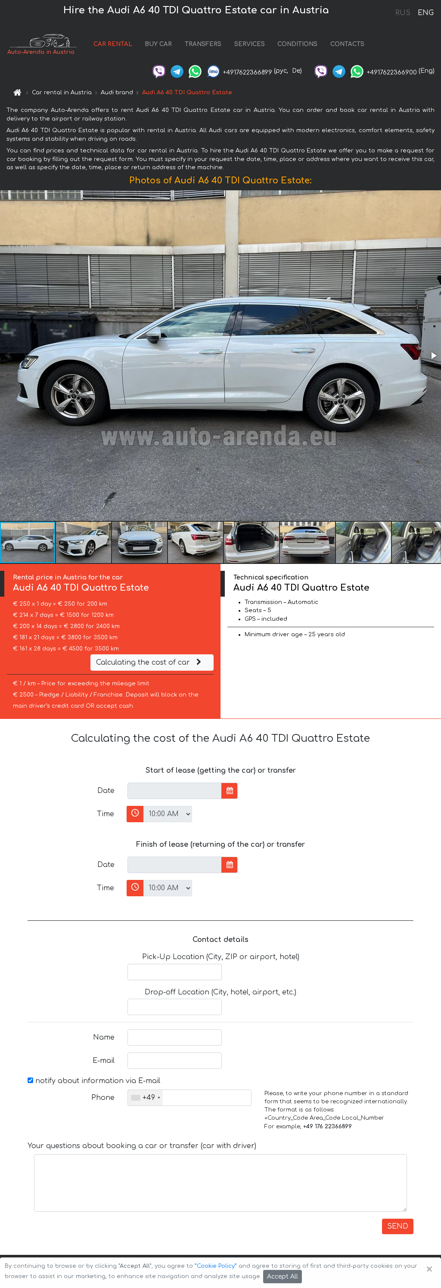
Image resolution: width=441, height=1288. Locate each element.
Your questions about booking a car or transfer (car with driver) (142, 1146)
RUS (402, 13)
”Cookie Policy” (216, 1266)
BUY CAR (158, 44)
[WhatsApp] (195, 71)
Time (105, 814)
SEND (397, 1226)
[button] (433, 355)
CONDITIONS (297, 44)
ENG (425, 13)
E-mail (104, 1061)
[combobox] (145, 1097)
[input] (174, 791)
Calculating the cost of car (144, 662)
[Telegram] (177, 71)
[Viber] (159, 71)
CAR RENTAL (112, 44)
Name (104, 1037)
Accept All (282, 1276)
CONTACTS (347, 44)
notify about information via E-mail (96, 1081)
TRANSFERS (203, 44)
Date (106, 791)
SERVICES (249, 44)
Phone (103, 1098)
